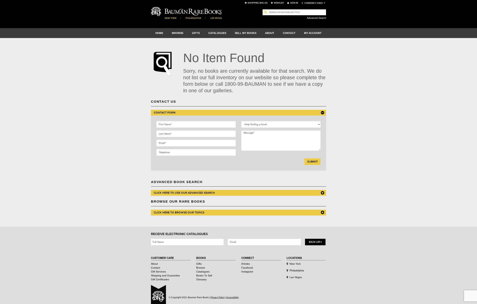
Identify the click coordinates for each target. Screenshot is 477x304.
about (269, 32)
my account (313, 32)
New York (170, 18)
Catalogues (203, 271)
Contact (155, 267)
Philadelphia (193, 18)
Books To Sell (204, 275)
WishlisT (278, 3)
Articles (245, 263)
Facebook (247, 267)
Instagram (247, 271)
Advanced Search (316, 18)
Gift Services (158, 271)
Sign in (294, 3)
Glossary (201, 279)
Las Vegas (216, 18)
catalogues (217, 32)
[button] (312, 3)
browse (177, 32)
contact (289, 32)
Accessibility (232, 297)
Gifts (199, 263)
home (159, 32)
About (154, 263)
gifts (196, 32)
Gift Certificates (160, 279)
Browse (200, 267)
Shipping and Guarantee (165, 275)
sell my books (245, 32)
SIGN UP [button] (315, 242)
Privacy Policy (218, 297)
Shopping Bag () (257, 3)
